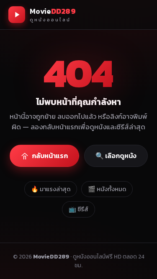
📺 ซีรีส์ (78, 209)
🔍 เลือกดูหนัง (115, 156)
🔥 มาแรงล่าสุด (50, 189)
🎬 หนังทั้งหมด (107, 189)
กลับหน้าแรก (50, 156)
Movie (53, 14)
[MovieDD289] (16, 14)
